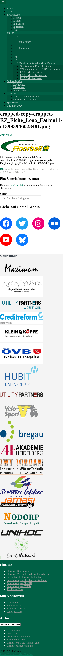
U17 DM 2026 (15, 105)
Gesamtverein (14, 630)
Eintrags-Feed (14, 605)
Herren (17, 17)
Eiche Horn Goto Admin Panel (23, 642)
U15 (15, 44)
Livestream (19, 87)
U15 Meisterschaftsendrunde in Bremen (34, 63)
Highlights (19, 84)
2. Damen (18, 23)
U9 (15, 57)
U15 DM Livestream (31, 78)
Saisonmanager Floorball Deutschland (27, 580)
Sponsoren (12, 102)
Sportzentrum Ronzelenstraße (35, 66)
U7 (15, 60)
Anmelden (12, 602)
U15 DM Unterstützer (32, 72)
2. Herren (18, 26)
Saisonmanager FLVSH (19, 583)
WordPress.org (14, 611)
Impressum (12, 633)
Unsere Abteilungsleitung (26, 96)
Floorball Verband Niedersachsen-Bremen (29, 574)
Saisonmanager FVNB (19, 586)
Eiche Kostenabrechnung (20, 645)
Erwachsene (13, 14)
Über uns (11, 93)
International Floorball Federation (24, 577)
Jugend (10, 32)
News (10, 11)
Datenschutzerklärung (18, 636)
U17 (15, 38)
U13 (15, 51)
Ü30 (15, 29)
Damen (17, 20)
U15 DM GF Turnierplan (33, 75)
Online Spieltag (15, 81)
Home (10, 8)
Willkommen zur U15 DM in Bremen (40, 69)
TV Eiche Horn (15, 589)
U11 (15, 54)
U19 (15, 35)
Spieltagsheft (20, 90)
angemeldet (17, 185)
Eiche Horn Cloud (16, 639)
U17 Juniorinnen (22, 41)
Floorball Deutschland (18, 571)
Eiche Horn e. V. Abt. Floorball (16, 654)
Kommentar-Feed (16, 608)
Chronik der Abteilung (25, 99)
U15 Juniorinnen (22, 48)
